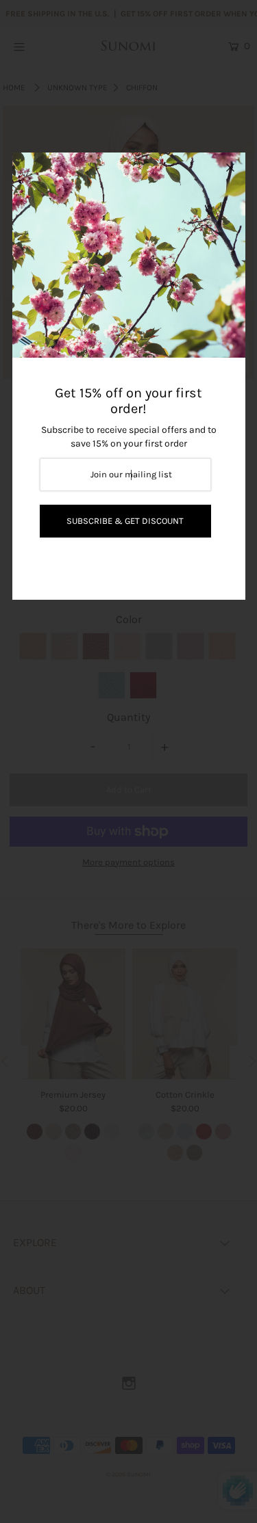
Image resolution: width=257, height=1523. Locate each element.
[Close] (230, 168)
